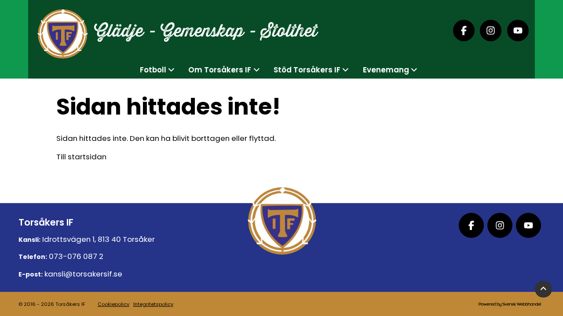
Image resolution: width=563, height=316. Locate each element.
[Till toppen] (543, 289)
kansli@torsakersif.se (83, 274)
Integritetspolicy (153, 304)
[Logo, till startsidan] (62, 30)
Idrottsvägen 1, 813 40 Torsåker (98, 239)
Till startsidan (81, 156)
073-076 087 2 (76, 256)
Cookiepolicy (113, 304)
